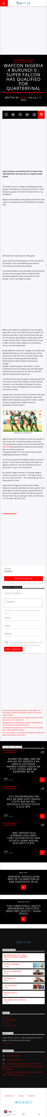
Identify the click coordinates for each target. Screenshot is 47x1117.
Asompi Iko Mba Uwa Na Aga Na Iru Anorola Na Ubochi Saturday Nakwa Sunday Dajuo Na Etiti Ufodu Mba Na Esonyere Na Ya (23, 765)
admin (24, 97)
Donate (31, 1096)
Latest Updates (20, 62)
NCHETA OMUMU (12, 964)
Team (21, 1096)
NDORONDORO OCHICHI (15, 1000)
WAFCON (6, 447)
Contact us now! (10, 1025)
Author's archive (23, 578)
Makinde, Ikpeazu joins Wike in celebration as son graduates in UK (24, 879)
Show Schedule (10, 1020)
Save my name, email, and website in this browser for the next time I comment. (25, 642)
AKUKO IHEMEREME (13, 971)
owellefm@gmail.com (13, 1060)
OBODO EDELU (10, 993)
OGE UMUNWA (10, 985)
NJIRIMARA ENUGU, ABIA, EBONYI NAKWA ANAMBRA (16, 956)
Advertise (9, 1096)
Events (7, 1023)
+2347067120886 (12, 1056)
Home (7, 1017)
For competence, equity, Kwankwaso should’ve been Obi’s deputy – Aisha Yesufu (23, 909)
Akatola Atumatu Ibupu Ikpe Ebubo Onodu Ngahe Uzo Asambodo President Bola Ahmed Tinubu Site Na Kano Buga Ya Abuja (21, 712)
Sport (30, 62)
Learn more (6, 1043)
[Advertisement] (23, 30)
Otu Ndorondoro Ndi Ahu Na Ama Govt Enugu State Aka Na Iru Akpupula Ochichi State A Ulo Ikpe (23, 801)
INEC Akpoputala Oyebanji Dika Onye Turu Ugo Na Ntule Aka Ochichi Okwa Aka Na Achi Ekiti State (23, 838)
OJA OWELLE (9, 978)
